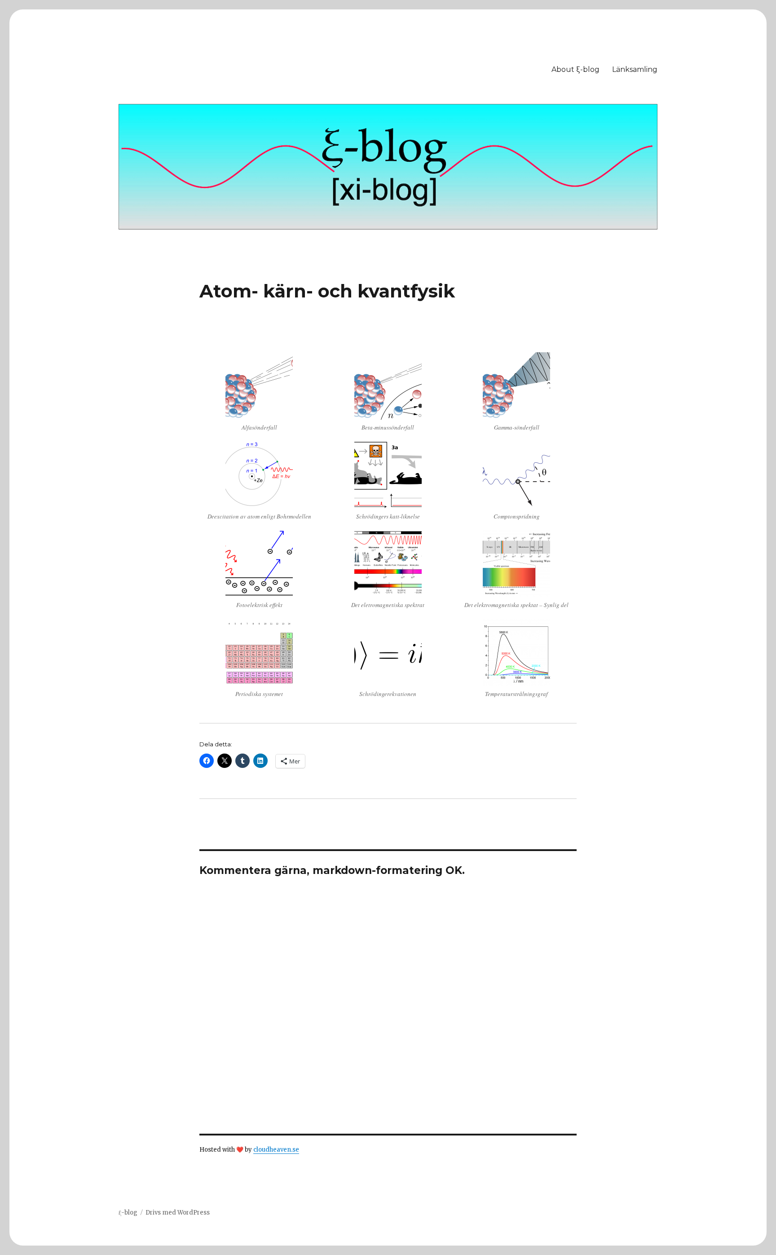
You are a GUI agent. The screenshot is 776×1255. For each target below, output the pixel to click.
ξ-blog (128, 1212)
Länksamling (634, 69)
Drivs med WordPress (178, 1212)
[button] (259, 396)
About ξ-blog (575, 69)
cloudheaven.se (276, 1149)
